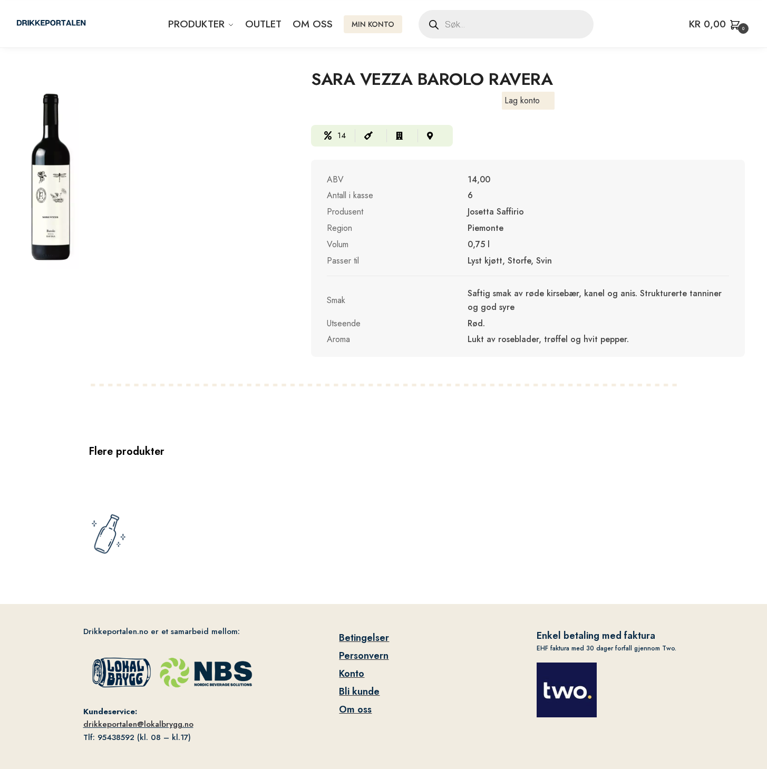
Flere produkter (126, 451)
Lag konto (522, 100)
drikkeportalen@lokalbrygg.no (138, 724)
